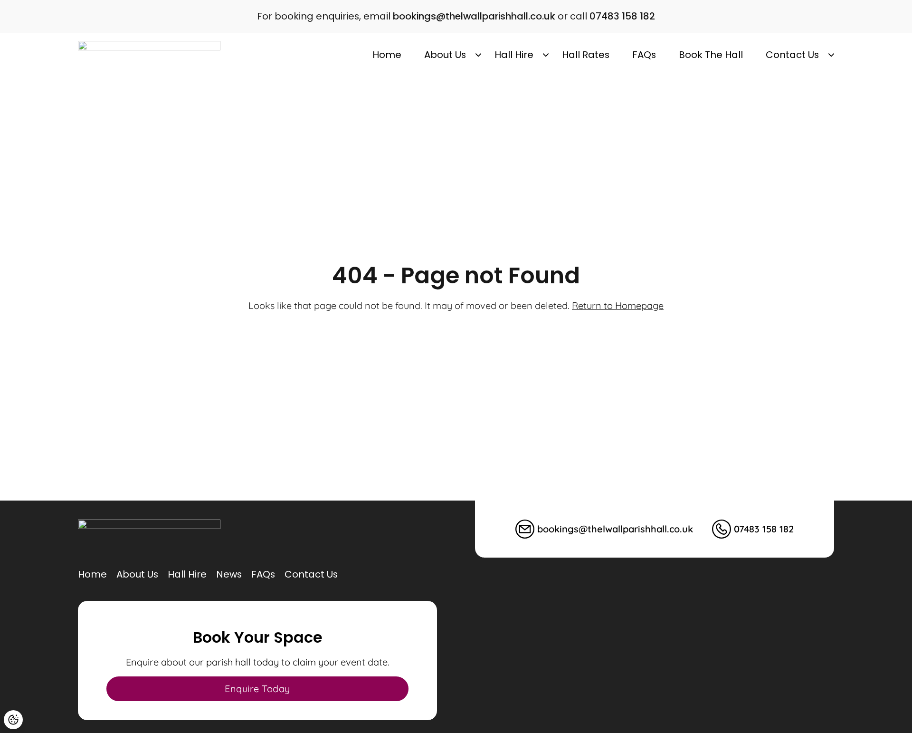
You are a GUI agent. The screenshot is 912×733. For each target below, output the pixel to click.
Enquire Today (257, 688)
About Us (445, 54)
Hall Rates (585, 54)
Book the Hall (711, 54)
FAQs (644, 54)
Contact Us (792, 54)
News (229, 574)
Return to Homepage (618, 305)
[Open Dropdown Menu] (478, 55)
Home (386, 54)
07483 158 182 (622, 16)
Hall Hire (513, 54)
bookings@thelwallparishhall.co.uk (474, 16)
